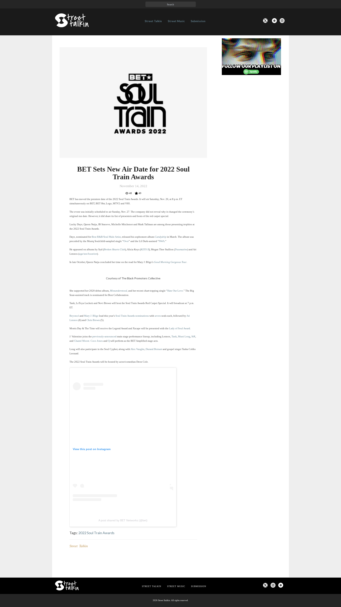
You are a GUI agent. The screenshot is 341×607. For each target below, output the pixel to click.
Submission (198, 21)
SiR (193, 336)
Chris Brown (93, 320)
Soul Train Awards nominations (132, 315)
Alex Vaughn (137, 349)
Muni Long (184, 336)
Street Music (176, 21)
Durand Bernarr (154, 349)
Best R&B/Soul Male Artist (106, 236)
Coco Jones (97, 340)
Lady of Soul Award (179, 328)
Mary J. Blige (91, 315)
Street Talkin (153, 21)
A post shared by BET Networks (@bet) (122, 520)
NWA (162, 241)
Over (126, 241)
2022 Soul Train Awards (96, 533)
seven (158, 315)
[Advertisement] (251, 144)
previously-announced (104, 336)
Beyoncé (74, 315)
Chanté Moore (81, 340)
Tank (174, 336)
